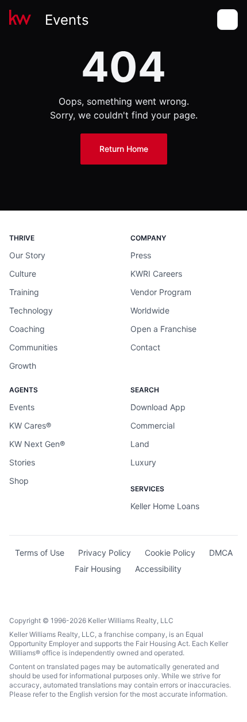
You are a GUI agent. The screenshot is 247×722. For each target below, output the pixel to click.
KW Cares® (30, 425)
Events (67, 20)
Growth (22, 365)
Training (24, 292)
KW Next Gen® (37, 444)
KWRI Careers (156, 273)
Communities (33, 347)
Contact (145, 347)
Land (139, 444)
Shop (19, 481)
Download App (158, 407)
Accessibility (158, 569)
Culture (22, 273)
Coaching (27, 329)
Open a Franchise (163, 329)
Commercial (152, 425)
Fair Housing (98, 569)
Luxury (143, 462)
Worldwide (149, 310)
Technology (31, 310)
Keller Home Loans (164, 506)
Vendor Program (160, 292)
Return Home (123, 149)
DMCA (221, 552)
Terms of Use (39, 552)
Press (140, 255)
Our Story (27, 255)
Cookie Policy (170, 552)
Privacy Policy (104, 552)
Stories (22, 462)
